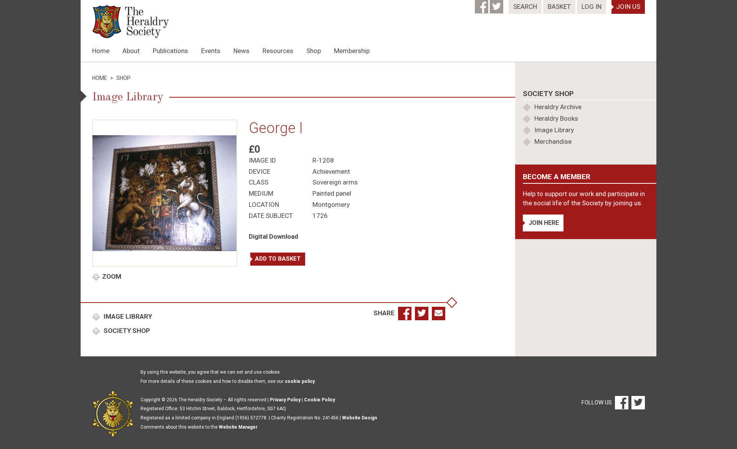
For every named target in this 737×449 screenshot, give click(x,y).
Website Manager (238, 427)
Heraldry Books (556, 118)
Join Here (544, 222)
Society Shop (126, 330)
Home (100, 51)
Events (210, 51)
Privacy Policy (285, 399)
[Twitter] (497, 4)
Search (525, 6)
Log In (591, 6)
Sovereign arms (335, 182)
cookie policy (300, 381)
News (241, 51)
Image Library (127, 316)
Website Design (359, 418)
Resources (278, 51)
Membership (352, 51)
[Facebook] (482, 4)
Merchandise (553, 141)
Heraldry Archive (558, 107)
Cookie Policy (319, 399)
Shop (313, 51)
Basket (559, 6)
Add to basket (278, 258)
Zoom (111, 276)
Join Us (628, 6)
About (131, 51)
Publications (170, 51)
